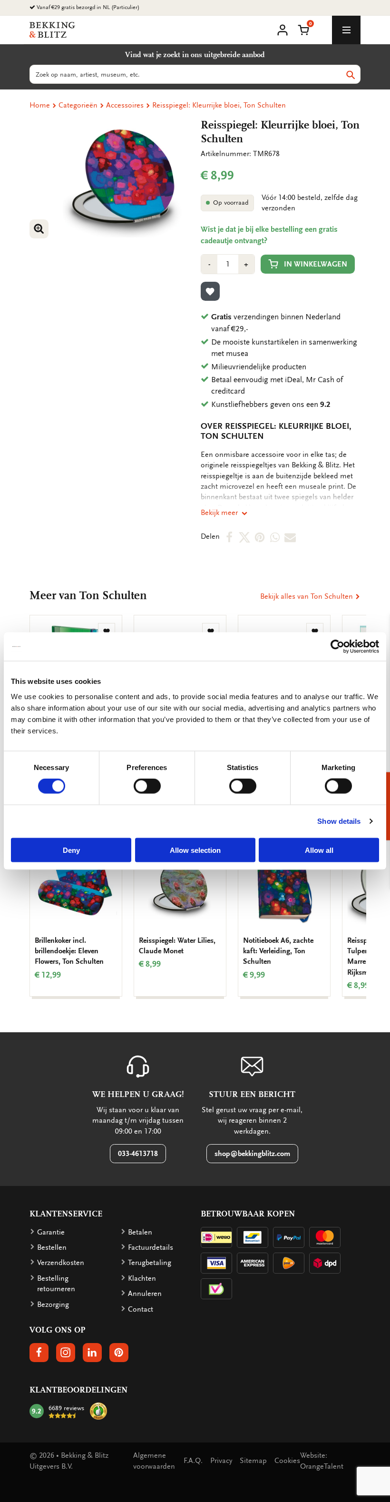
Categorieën (78, 105)
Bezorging (53, 1304)
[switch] (147, 786)
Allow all (319, 850)
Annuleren (145, 1293)
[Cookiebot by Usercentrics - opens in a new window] (337, 647)
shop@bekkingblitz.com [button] (252, 1153)
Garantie (51, 1232)
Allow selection (195, 850)
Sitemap (253, 1460)
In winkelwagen (315, 264)
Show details (339, 821)
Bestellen (52, 1247)
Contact (140, 1309)
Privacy (221, 1460)
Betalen (140, 1232)
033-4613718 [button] (138, 1153)
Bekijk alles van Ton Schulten (307, 596)
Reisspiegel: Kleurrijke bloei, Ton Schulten (219, 105)
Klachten (142, 1278)
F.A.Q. (193, 1460)
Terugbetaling (149, 1262)
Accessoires (125, 105)
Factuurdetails (150, 1247)
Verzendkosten (60, 1262)
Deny (71, 850)
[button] (303, 29)
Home (39, 105)
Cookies (287, 1460)
